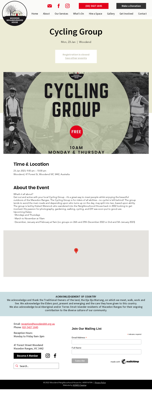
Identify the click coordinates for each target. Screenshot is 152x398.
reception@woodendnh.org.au (38, 324)
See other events (76, 58)
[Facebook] (55, 356)
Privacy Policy (100, 382)
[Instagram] (48, 356)
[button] (61, 14)
